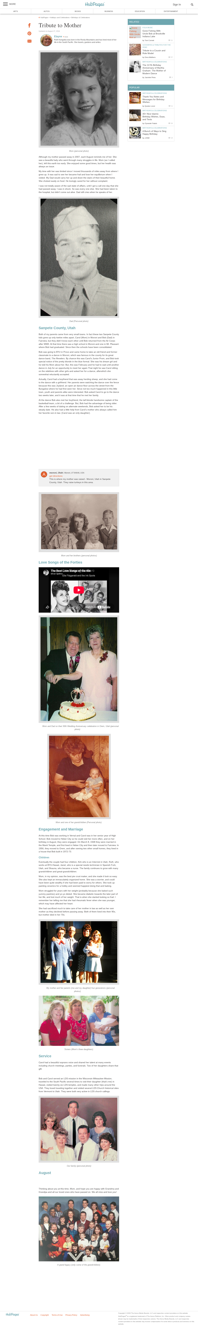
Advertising (85, 1315)
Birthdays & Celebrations (154, 62)
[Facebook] (29, 26)
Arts (15, 11)
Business (109, 11)
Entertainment (171, 11)
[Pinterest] (29, 34)
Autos (47, 11)
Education (140, 11)
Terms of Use (57, 1315)
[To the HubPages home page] (12, 1315)
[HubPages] (95, 4)
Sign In (177, 4)
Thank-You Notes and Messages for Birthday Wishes (153, 99)
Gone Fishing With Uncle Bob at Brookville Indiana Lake (153, 34)
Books (78, 11)
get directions (55, 476)
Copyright (45, 1315)
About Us (34, 1315)
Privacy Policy (71, 1315)
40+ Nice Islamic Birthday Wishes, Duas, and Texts (153, 117)
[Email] (29, 41)
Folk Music (147, 27)
